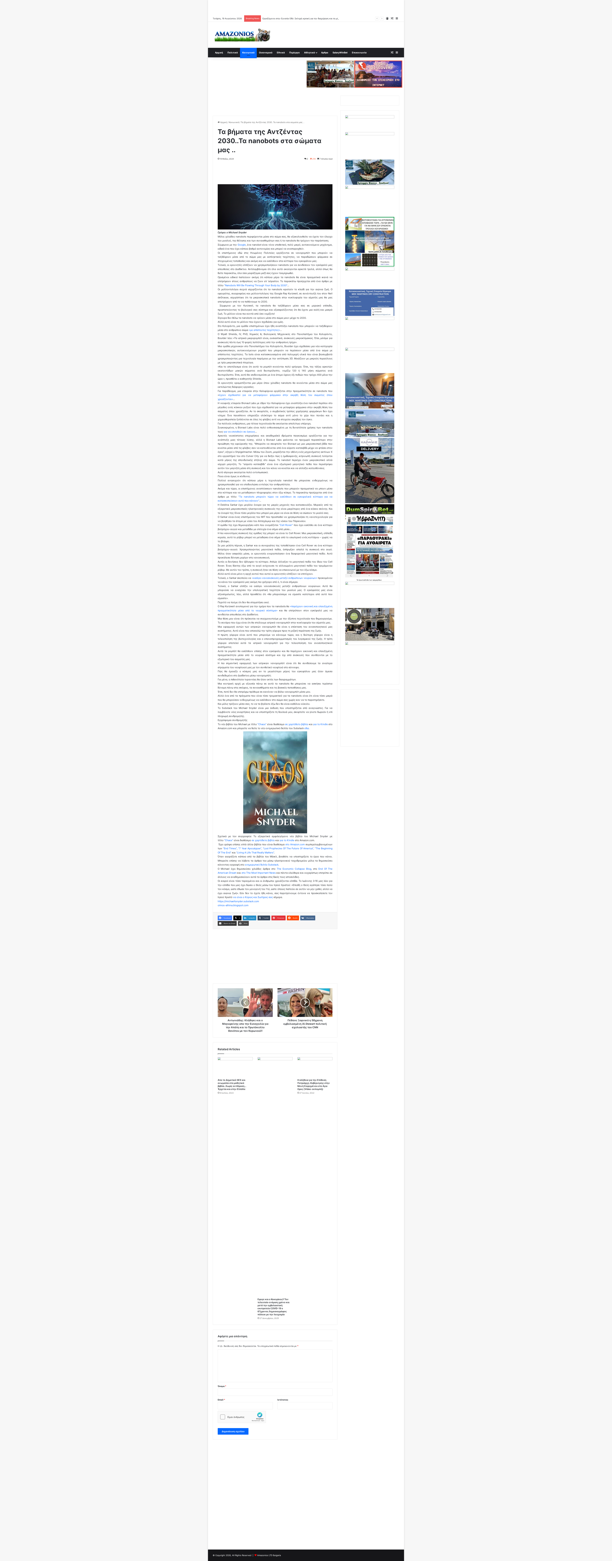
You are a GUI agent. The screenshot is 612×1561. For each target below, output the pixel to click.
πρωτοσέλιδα (364, 580)
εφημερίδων (377, 580)
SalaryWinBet (340, 52)
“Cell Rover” (286, 525)
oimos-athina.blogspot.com (233, 905)
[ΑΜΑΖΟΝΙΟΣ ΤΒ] (369, 134)
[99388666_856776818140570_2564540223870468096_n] (369, 502)
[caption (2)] (369, 184)
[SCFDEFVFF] (369, 315)
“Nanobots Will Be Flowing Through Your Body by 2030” (255, 285)
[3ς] (369, 584)
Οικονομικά (265, 52)
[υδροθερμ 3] (369, 319)
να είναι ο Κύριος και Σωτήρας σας (253, 897)
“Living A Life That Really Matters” (255, 852)
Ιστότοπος (282, 1399)
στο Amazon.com (295, 844)
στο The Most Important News (259, 872)
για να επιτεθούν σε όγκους (239, 431)
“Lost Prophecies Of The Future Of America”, (288, 848)
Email (221, 1399)
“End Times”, (230, 848)
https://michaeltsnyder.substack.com (238, 901)
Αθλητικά (309, 52)
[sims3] (369, 640)
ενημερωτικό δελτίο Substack (261, 864)
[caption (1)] (369, 436)
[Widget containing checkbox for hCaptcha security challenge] (242, 1417)
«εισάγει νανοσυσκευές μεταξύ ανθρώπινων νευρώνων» (284, 577)
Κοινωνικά (248, 52)
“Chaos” (261, 724)
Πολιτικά (232, 52)
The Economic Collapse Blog (294, 868)
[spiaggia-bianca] (330, 74)
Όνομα (222, 1386)
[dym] (369, 513)
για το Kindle (320, 724)
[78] (369, 265)
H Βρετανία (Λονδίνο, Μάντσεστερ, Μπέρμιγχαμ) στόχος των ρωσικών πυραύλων (303, 18)
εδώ (306, 728)
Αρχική (219, 52)
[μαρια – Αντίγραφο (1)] (369, 270)
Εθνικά (281, 52)
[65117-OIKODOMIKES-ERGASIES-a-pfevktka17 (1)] (369, 407)
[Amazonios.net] (242, 34)
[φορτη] (369, 188)
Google (242, 244)
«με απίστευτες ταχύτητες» (264, 329)
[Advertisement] (306, 7)
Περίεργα (294, 52)
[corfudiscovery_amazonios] (378, 74)
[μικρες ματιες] (369, 644)
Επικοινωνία (359, 52)
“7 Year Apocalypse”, (250, 848)
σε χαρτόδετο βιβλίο (296, 724)
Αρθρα (324, 52)
